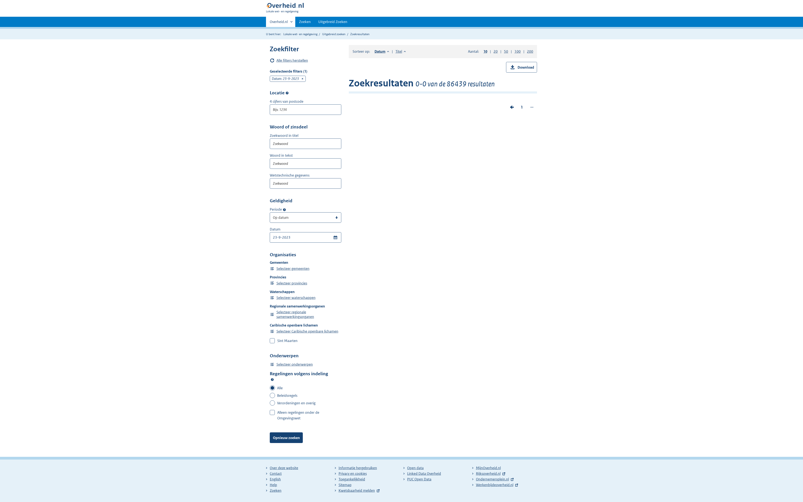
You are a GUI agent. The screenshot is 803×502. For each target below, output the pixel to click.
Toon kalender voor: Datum (335, 237)
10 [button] (485, 51)
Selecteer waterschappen (296, 297)
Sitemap (345, 485)
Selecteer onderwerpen (294, 364)
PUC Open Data (419, 479)
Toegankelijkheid (352, 479)
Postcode (287, 93)
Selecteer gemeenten (292, 268)
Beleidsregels (287, 395)
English (275, 479)
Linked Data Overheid (424, 473)
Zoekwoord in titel (284, 135)
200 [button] (530, 51)
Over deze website (284, 468)
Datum (275, 229)
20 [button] (496, 51)
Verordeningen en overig (296, 403)
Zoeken (305, 21)
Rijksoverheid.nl (488, 473)
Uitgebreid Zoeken (332, 21)
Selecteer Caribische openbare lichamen (307, 331)
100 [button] (517, 51)
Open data (415, 468)
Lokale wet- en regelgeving (300, 34)
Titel (400, 51)
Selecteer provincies (291, 283)
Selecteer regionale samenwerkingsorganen (295, 314)
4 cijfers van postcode (286, 101)
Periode (276, 209)
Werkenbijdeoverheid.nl (494, 485)
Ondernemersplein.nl (492, 479)
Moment (284, 209)
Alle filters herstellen (292, 60)
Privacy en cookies (353, 473)
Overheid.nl (279, 23)
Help (273, 485)
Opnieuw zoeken (286, 437)
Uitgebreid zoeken (333, 34)
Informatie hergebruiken (358, 468)
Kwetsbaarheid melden (357, 490)
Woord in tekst (281, 155)
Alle (280, 388)
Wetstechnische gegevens (289, 175)
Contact (276, 473)
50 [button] (506, 51)
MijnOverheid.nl (488, 468)
